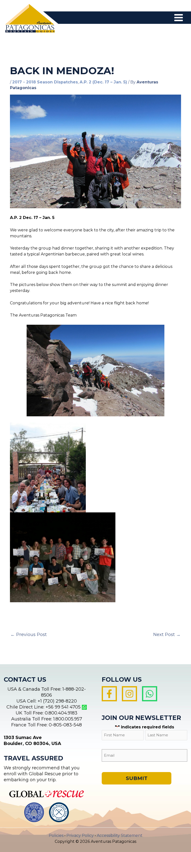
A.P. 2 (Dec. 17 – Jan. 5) (103, 82)
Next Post (167, 634)
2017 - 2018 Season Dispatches (45, 82)
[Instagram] (129, 693)
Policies (56, 835)
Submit (136, 778)
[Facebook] (109, 693)
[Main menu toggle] (179, 18)
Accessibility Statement (120, 835)
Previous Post (28, 634)
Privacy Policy (80, 835)
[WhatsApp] (149, 693)
